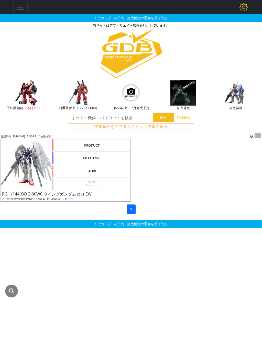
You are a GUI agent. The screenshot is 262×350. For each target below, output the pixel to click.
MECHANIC (91, 158)
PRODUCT (92, 145)
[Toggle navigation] (20, 7)
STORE (92, 171)
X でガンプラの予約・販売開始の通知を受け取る (131, 18)
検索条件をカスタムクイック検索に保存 (131, 126)
